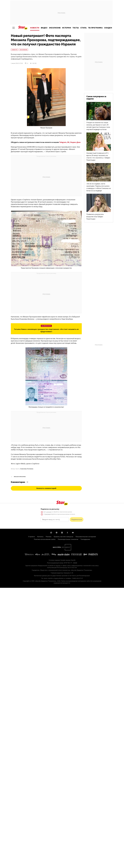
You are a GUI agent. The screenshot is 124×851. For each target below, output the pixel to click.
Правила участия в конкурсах (63, 536)
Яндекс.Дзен (75, 142)
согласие (48, 512)
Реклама (48, 536)
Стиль (83, 28)
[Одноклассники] (67, 532)
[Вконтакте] (62, 532)
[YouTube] (73, 532)
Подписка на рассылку (50, 509)
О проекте (31, 536)
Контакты (40, 536)
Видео (44, 28)
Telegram (62, 142)
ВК (68, 142)
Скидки (108, 28)
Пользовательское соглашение (86, 536)
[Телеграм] (56, 532)
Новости (34, 28)
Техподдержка (85, 539)
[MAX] (51, 532)
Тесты (76, 28)
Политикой (47, 514)
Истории (66, 28)
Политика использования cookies (45, 539)
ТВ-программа (95, 28)
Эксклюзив (55, 28)
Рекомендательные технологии (68, 539)
